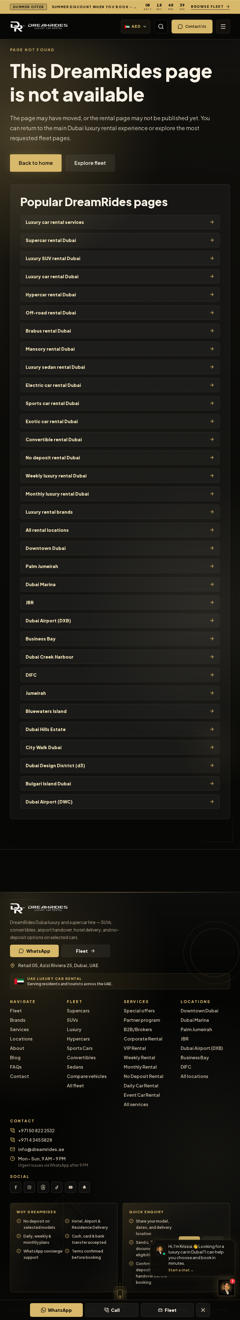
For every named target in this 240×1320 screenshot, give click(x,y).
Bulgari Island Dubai (48, 783)
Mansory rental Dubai (50, 349)
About (17, 1048)
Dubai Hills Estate (46, 729)
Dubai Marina (41, 584)
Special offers (139, 1010)
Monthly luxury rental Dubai (57, 494)
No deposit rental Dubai (53, 457)
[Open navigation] (223, 26)
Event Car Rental (142, 1095)
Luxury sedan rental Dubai (55, 367)
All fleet (75, 1085)
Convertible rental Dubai (54, 439)
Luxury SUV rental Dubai (53, 258)
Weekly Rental (139, 1057)
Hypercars (78, 1038)
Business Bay (41, 638)
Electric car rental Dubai (53, 385)
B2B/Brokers (138, 1029)
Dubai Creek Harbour (49, 657)
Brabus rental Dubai (48, 331)
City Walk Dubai (44, 747)
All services (136, 1104)
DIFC (31, 675)
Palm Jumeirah (42, 566)
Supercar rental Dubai (51, 240)
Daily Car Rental (141, 1085)
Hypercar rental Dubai (51, 294)
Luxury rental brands (49, 512)
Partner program (142, 1020)
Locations (21, 1038)
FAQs (16, 1067)
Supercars (78, 1010)
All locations (194, 1076)
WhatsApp (38, 951)
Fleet (82, 951)
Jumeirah (36, 693)
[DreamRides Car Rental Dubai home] (120, 908)
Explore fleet (90, 163)
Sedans (75, 1067)
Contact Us (195, 26)
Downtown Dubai (46, 548)
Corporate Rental (143, 1038)
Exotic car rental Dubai (52, 421)
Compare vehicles (87, 1076)
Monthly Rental (140, 1067)
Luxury (74, 1029)
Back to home (36, 163)
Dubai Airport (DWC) (49, 801)
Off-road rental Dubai (51, 312)
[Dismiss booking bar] (203, 1310)
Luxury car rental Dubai (52, 276)
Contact (19, 1076)
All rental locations (47, 530)
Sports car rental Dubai (52, 403)
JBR (30, 602)
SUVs (72, 1020)
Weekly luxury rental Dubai (56, 475)
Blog (15, 1057)
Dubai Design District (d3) (55, 765)
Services (19, 1029)
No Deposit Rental (143, 1076)
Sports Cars (79, 1048)
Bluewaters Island (46, 711)
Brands (17, 1020)
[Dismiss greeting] (151, 1241)
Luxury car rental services (55, 222)
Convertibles (81, 1057)
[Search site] (161, 26)
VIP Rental (135, 1048)
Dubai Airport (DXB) (48, 620)
